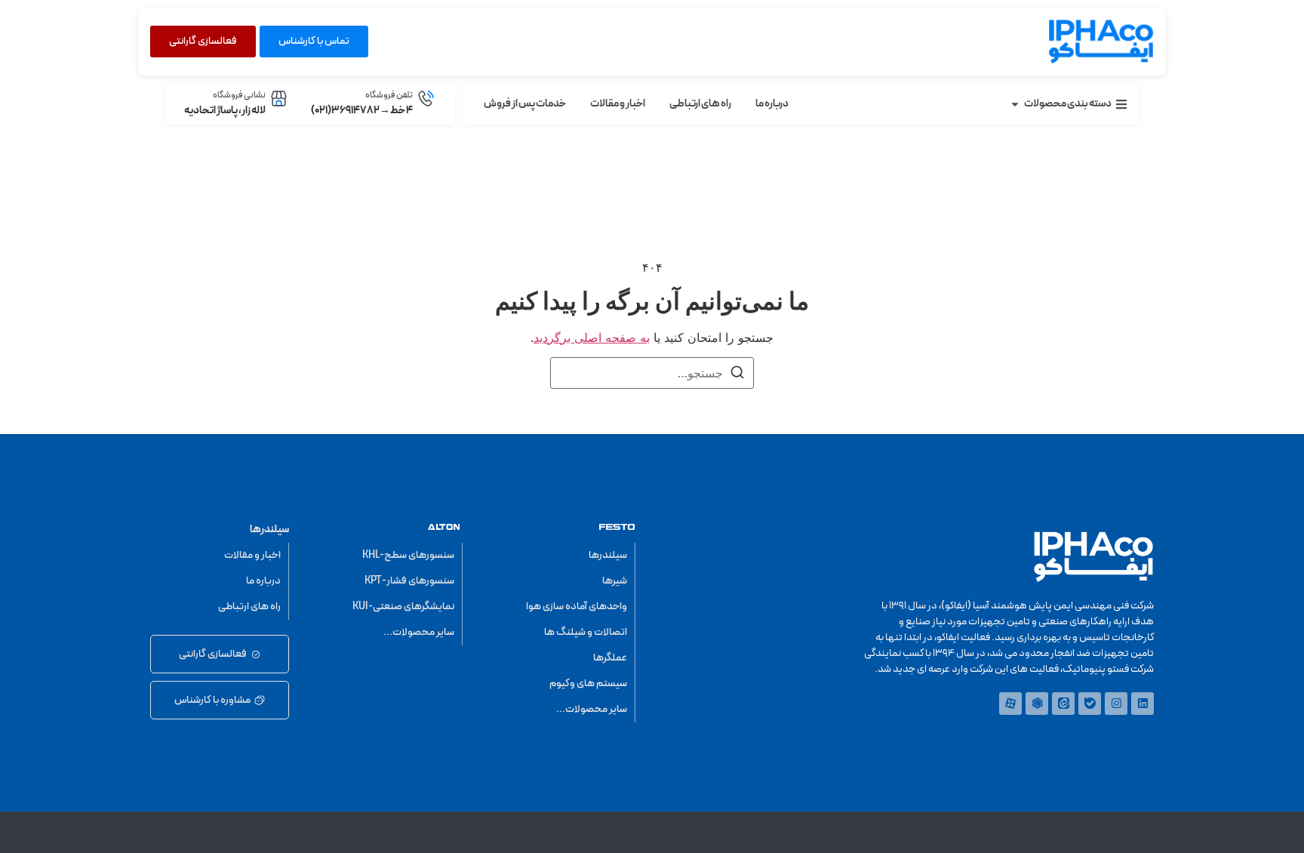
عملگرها (610, 658)
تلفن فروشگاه (389, 95)
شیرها (614, 581)
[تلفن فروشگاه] (426, 98)
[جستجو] (737, 374)
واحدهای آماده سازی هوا (576, 606)
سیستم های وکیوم (588, 683)
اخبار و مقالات (252, 555)
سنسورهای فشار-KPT (409, 581)
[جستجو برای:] (652, 373)
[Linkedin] (1142, 703)
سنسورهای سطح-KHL (408, 555)
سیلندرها (608, 555)
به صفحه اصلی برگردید (592, 337)
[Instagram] (1116, 703)
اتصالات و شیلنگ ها (585, 632)
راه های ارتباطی (249, 606)
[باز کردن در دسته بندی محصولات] (1015, 104)
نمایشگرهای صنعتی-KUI (403, 606)
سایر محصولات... (591, 709)
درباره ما (263, 581)
